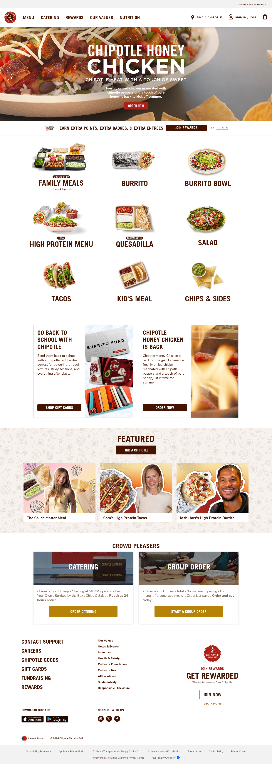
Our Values (105, 641)
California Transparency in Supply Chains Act (117, 751)
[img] (59, 488)
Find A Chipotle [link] (209, 17)
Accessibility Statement (38, 751)
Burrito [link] (134, 183)
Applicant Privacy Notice (71, 751)
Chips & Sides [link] (208, 298)
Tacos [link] (61, 298)
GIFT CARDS (34, 669)
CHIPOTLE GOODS (40, 660)
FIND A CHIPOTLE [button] (136, 450)
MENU (28, 17)
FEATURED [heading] (136, 438)
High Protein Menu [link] (61, 244)
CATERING (50, 17)
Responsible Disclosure (114, 688)
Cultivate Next (108, 670)
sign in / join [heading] (245, 17)
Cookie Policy (216, 751)
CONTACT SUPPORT (42, 642)
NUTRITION (130, 17)
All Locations (107, 676)
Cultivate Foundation (112, 664)
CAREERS (31, 651)
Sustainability (107, 682)
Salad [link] (208, 242)
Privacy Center (238, 751)
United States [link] (36, 738)
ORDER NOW (136, 106)
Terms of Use (195, 751)
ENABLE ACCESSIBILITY (252, 4)
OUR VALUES (101, 17)
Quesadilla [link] (134, 244)
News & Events (108, 647)
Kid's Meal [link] (134, 298)
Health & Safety (109, 658)
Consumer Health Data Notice (164, 751)
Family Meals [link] (61, 182)
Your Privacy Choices (162, 758)
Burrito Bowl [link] (208, 183)
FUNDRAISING (36, 678)
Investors (104, 652)
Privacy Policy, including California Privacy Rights (118, 758)
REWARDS (74, 17)
